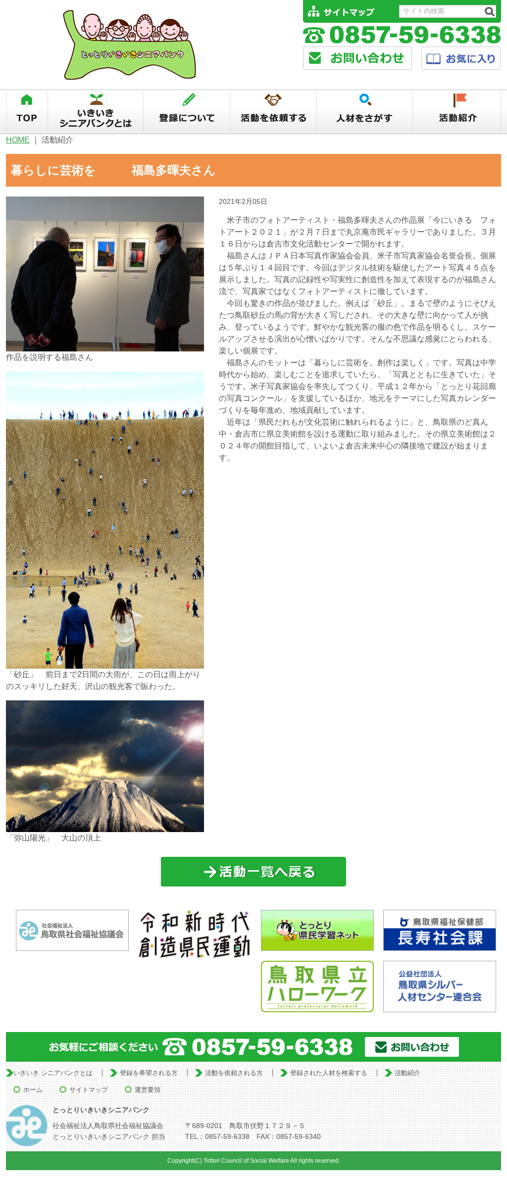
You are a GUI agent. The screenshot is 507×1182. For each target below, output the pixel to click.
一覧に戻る (254, 872)
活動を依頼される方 (234, 1073)
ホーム (33, 1089)
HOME (18, 140)
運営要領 (147, 1089)
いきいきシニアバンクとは (96, 111)
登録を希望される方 (149, 1073)
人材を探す (365, 111)
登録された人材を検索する (328, 1073)
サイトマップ (88, 1089)
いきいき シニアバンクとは (53, 1073)
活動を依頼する (273, 111)
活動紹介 (457, 111)
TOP (27, 111)
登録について (187, 111)
